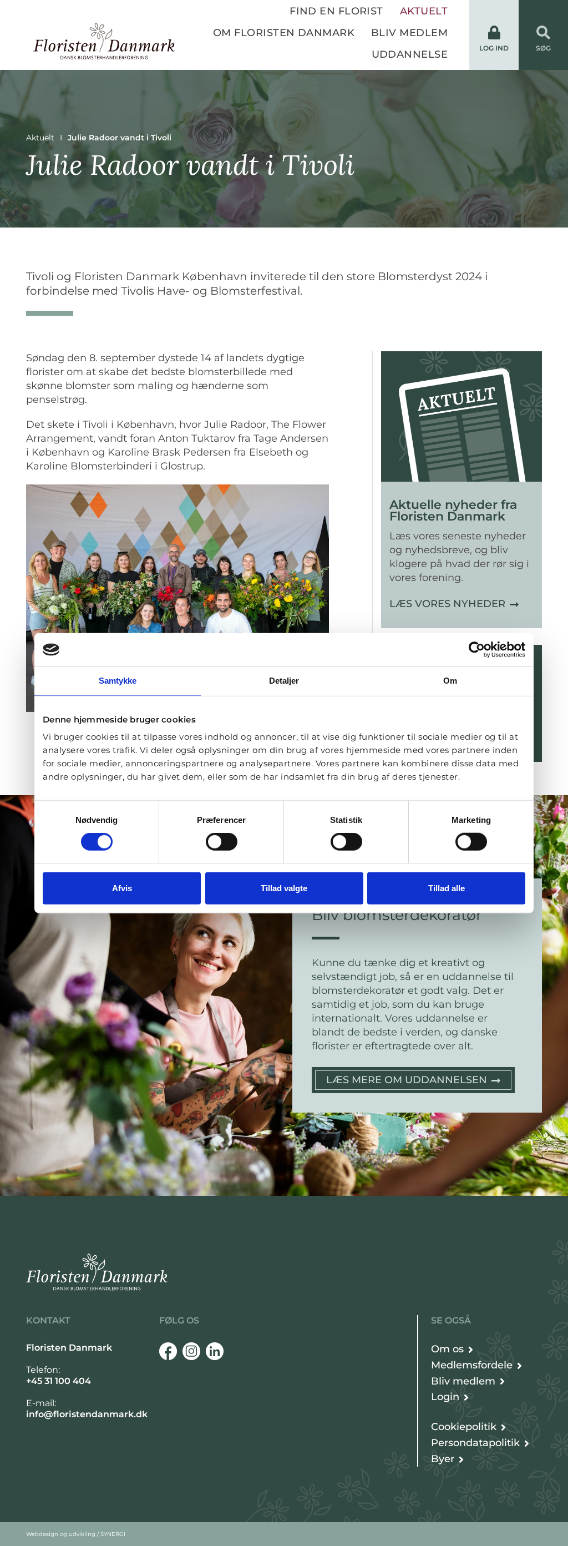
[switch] (221, 842)
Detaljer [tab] (284, 680)
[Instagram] (191, 1351)
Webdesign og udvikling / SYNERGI (75, 1534)
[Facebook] (168, 1351)
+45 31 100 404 (58, 1381)
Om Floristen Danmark (283, 33)
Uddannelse (410, 54)
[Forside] (104, 41)
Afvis (122, 887)
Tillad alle (446, 887)
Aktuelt (424, 11)
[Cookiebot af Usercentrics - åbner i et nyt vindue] (476, 649)
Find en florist (336, 11)
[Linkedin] (215, 1351)
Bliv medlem (409, 33)
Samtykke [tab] (118, 680)
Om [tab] (450, 680)
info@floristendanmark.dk (87, 1414)
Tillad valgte (284, 887)
